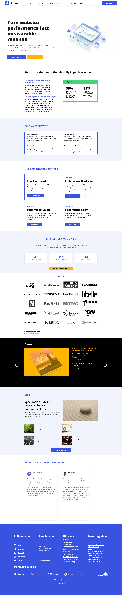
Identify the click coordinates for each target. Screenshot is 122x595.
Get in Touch (35, 57)
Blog (19, 545)
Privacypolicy (61, 583)
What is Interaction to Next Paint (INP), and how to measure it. (95, 560)
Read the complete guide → (61, 268)
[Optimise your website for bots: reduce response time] (29, 441)
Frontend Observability (70, 559)
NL (91, 3)
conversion (73, 91)
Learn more (72, 196)
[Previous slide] (17, 365)
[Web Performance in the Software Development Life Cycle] (29, 429)
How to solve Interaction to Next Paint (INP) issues (96, 547)
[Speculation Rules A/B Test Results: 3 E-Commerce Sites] (80, 411)
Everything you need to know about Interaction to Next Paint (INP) (95, 553)
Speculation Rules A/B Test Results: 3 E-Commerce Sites (38, 405)
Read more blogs (61, 450)
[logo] (7, 3)
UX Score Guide (68, 554)
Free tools (60, 3)
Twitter (20, 560)
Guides (82, 3)
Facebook (21, 553)
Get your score (36, 195)
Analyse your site (17, 57)
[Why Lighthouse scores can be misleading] (67, 429)
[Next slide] (105, 365)
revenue (90, 92)
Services (40, 3)
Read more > (76, 368)
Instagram (21, 557)
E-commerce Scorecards (71, 549)
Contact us (109, 3)
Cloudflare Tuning (69, 562)
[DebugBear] (19, 574)
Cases (51, 3)
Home (32, 3)
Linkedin (21, 549)
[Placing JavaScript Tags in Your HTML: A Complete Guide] (67, 441)
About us (73, 3)
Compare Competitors (70, 547)
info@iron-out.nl (44, 560)
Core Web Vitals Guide (70, 557)
